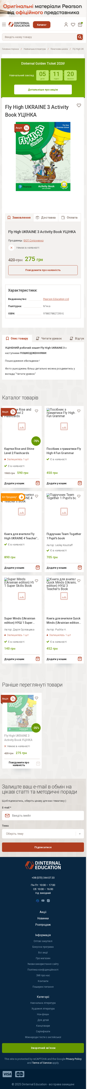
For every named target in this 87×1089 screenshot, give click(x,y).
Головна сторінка (10, 49)
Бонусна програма (43, 946)
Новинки (43, 918)
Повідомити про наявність (43, 270)
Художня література (43, 1008)
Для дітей (43, 1020)
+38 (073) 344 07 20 (43, 877)
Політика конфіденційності (43, 969)
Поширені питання (43, 986)
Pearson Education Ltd (56, 299)
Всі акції (43, 952)
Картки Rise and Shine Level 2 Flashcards (19, 451)
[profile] (66, 24)
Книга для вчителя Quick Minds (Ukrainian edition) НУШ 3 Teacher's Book (63, 621)
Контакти (43, 981)
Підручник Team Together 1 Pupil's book (64, 536)
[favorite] (79, 105)
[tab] (45, 217)
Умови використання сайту (43, 964)
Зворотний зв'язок (43, 1047)
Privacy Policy (74, 1058)
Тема (5, 825)
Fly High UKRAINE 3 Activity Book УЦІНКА (18, 738)
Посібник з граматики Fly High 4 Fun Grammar (64, 451)
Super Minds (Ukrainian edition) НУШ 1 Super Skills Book (19, 621)
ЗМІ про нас (43, 975)
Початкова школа (59, 49)
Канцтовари (43, 1025)
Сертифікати (43, 1031)
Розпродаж (43, 924)
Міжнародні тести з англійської (43, 1037)
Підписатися (43, 847)
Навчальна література (35, 49)
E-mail (6, 807)
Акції (43, 912)
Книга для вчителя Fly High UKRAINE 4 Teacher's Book (21, 536)
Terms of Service (42, 1062)
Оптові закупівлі (43, 941)
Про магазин (43, 958)
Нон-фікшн (43, 1014)
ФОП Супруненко (33, 240)
